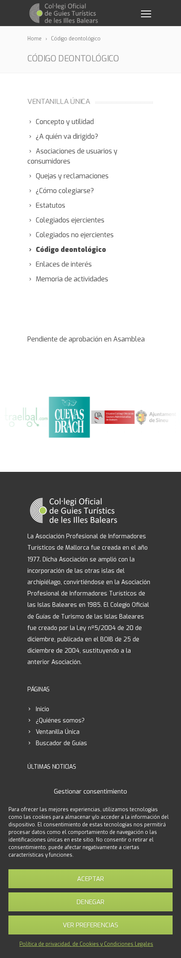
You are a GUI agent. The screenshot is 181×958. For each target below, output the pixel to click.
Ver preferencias (90, 925)
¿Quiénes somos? (60, 721)
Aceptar (90, 879)
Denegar (90, 902)
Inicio (42, 709)
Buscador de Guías (61, 743)
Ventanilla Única (58, 732)
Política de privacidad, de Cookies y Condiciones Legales (86, 944)
